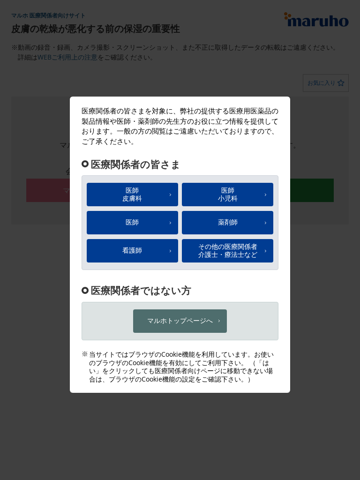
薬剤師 (228, 222)
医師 (132, 194)
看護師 (132, 250)
